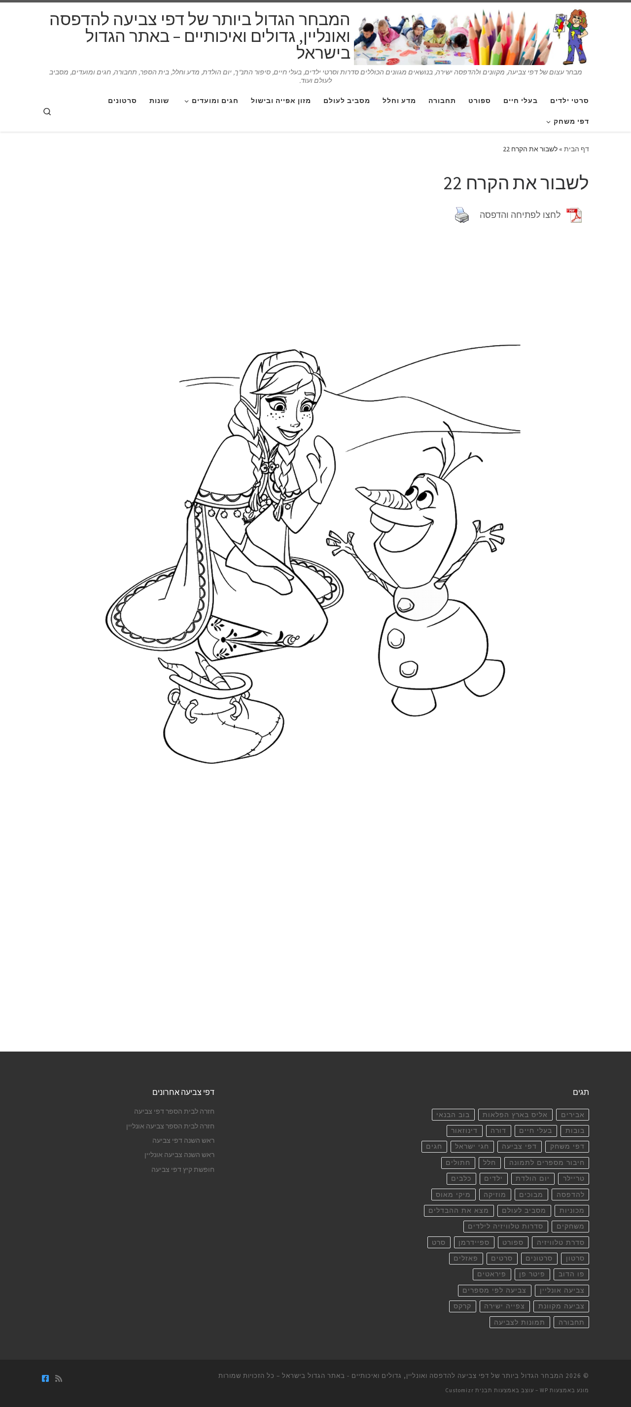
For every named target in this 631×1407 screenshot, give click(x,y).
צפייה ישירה (504, 1306)
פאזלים (466, 1258)
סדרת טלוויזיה (561, 1242)
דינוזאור (464, 1130)
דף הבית (576, 148)
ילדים (493, 1178)
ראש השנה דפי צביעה (183, 1140)
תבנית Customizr (468, 1390)
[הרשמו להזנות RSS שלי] (58, 1378)
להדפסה (571, 1194)
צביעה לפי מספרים (494, 1290)
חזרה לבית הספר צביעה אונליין (170, 1126)
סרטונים (539, 1258)
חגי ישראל (472, 1146)
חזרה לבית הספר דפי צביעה (174, 1111)
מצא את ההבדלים (458, 1210)
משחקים (571, 1226)
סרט (439, 1242)
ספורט (513, 1242)
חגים (434, 1146)
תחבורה (572, 1322)
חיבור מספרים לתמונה (547, 1162)
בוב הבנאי (453, 1115)
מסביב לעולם (524, 1210)
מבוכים (531, 1194)
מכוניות (572, 1210)
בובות (575, 1130)
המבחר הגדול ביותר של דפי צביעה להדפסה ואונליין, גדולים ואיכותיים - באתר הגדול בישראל (422, 1376)
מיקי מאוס (453, 1194)
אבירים (573, 1115)
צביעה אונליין (562, 1290)
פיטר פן (532, 1274)
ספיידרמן (474, 1242)
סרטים (502, 1258)
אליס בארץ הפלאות (515, 1115)
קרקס (462, 1306)
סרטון (575, 1258)
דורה (498, 1130)
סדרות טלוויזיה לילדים (505, 1226)
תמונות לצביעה (519, 1322)
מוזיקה (495, 1194)
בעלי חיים (535, 1130)
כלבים (461, 1178)
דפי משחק (567, 1146)
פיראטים (491, 1274)
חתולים (458, 1162)
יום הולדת (533, 1178)
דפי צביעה (519, 1146)
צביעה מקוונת (561, 1306)
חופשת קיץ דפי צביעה (182, 1169)
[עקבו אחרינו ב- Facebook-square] (45, 1378)
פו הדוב (572, 1274)
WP (544, 1390)
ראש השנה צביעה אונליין (179, 1155)
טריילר (574, 1178)
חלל (489, 1162)
